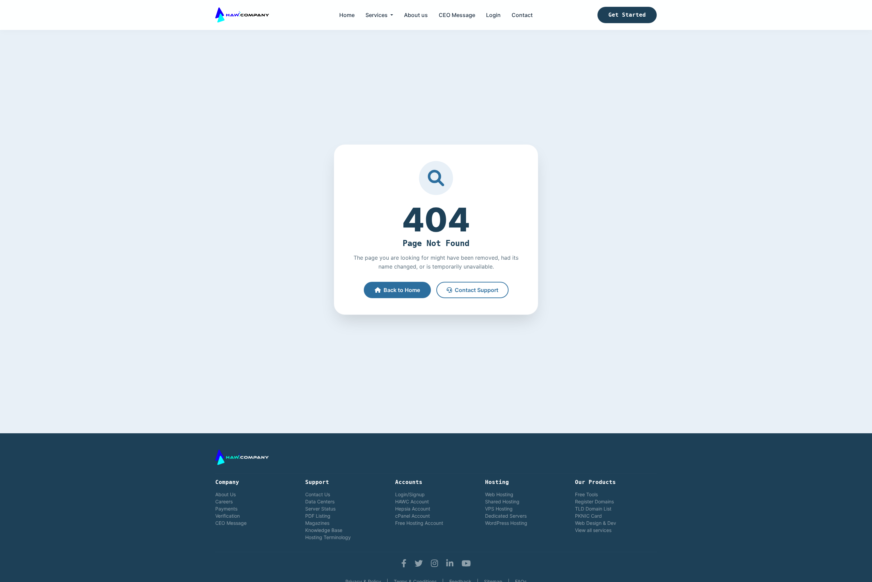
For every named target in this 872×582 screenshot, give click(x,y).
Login (493, 15)
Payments (226, 509)
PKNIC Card (588, 516)
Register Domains (594, 501)
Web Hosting (499, 494)
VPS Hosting (499, 509)
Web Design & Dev (595, 523)
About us (416, 15)
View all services (593, 530)
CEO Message (457, 15)
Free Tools (586, 494)
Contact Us (317, 494)
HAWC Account (412, 501)
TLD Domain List (593, 509)
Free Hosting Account (419, 523)
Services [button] (377, 15)
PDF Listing (317, 516)
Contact (522, 15)
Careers (224, 501)
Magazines (317, 523)
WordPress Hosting (506, 523)
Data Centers (319, 501)
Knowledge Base (323, 530)
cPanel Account (412, 516)
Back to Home (402, 290)
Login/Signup (410, 494)
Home (347, 15)
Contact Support (476, 290)
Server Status (320, 509)
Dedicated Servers (506, 516)
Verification (227, 516)
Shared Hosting (502, 501)
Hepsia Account (412, 509)
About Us (225, 494)
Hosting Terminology (328, 537)
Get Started (627, 15)
